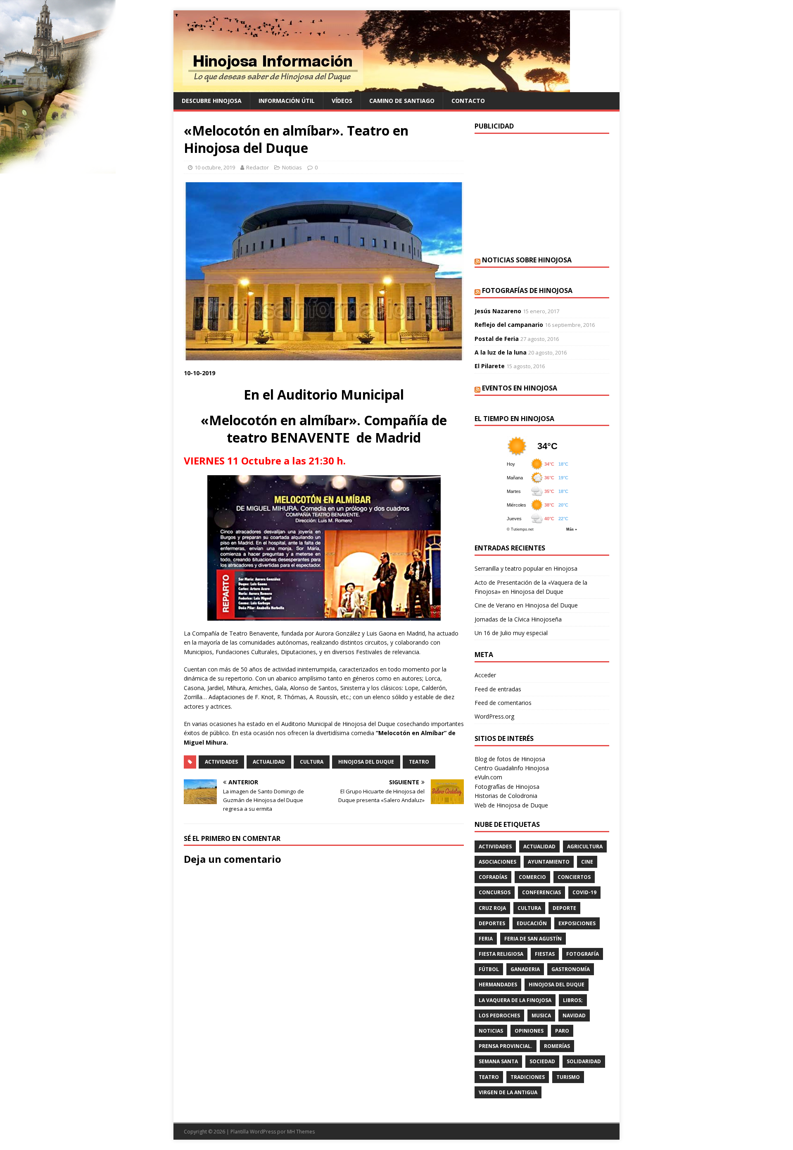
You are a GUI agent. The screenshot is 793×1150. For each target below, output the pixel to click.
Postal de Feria (497, 339)
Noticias (292, 167)
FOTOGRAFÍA (582, 953)
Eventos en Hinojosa (519, 388)
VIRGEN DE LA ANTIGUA (508, 1092)
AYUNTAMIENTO (549, 861)
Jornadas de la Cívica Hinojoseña (518, 619)
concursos (494, 892)
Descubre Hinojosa (212, 101)
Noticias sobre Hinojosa (527, 259)
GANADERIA (525, 969)
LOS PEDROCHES (499, 1015)
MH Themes (301, 1131)
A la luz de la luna (501, 352)
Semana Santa (498, 1061)
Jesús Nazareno (498, 311)
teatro (419, 761)
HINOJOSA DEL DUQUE (366, 761)
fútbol (489, 969)
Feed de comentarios (503, 703)
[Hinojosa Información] (371, 87)
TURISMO (568, 1077)
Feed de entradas (498, 689)
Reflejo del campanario (509, 325)
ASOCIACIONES (497, 861)
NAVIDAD (574, 1015)
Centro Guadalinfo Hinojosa (512, 768)
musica (541, 1015)
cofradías (493, 877)
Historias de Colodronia (506, 796)
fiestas (545, 953)
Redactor (257, 167)
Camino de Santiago (401, 101)
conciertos (574, 877)
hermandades (498, 984)
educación (532, 923)
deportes (492, 923)
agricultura (585, 846)
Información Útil (287, 101)
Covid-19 (584, 892)
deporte (564, 908)
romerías (557, 1046)
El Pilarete (490, 366)
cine (587, 861)
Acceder (485, 675)
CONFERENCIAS (541, 892)
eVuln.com (488, 777)
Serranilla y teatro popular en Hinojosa (526, 568)
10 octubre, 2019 (215, 167)
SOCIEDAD (542, 1061)
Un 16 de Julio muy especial (511, 633)
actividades (221, 761)
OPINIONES (529, 1030)
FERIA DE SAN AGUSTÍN (533, 938)
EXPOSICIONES (577, 923)
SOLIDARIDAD (584, 1061)
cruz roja (492, 908)
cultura (311, 761)
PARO (562, 1030)
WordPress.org (494, 716)
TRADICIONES (527, 1077)
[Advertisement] (542, 193)
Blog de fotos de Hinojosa (510, 759)
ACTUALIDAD (269, 761)
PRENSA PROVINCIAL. (505, 1046)
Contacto (468, 101)
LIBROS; (573, 1000)
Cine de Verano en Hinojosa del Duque (526, 605)
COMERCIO (532, 877)
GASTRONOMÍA (570, 969)
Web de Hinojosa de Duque (511, 805)
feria (486, 938)
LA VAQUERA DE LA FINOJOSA (515, 1000)
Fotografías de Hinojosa (527, 290)
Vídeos (342, 101)
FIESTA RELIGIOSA (501, 953)
